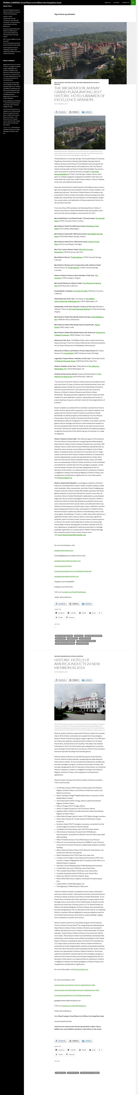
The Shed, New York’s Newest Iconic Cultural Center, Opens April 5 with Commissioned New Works (11, 121)
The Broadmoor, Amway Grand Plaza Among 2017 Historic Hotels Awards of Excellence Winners (79, 94)
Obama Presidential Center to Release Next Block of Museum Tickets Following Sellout (11, 12)
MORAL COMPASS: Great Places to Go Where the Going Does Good (32, 2)
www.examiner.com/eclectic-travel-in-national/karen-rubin (74, 985)
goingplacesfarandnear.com (63, 550)
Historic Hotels (70, 82)
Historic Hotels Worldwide (65, 643)
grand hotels (72, 638)
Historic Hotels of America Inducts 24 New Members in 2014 (77, 664)
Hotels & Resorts (77, 656)
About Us (108, 2)
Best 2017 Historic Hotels (64, 635)
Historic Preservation (85, 82)
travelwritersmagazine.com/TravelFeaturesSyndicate (72, 571)
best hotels (79, 635)
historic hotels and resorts (65, 641)
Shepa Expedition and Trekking (11, 101)
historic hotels (85, 638)
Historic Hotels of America (86, 641)
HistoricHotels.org (81, 969)
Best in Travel (59, 82)
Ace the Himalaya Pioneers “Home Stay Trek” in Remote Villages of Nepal (11, 104)
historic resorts (82, 643)
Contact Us (125, 2)
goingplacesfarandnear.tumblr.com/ (66, 576)
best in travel (60, 638)
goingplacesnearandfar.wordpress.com (67, 561)
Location (116, 2)
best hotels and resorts (93, 635)
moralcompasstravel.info (63, 566)
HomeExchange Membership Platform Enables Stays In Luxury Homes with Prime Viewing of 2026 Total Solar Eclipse (11, 32)
